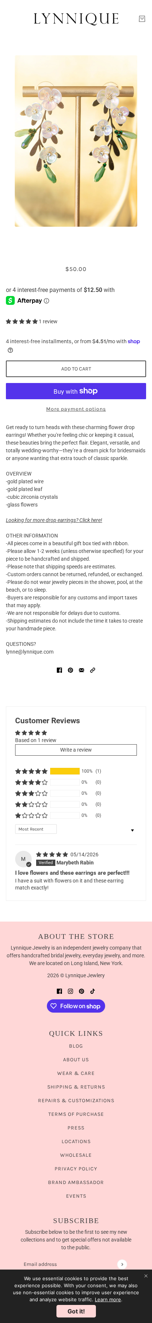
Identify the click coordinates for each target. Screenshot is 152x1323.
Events (76, 1196)
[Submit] (122, 1264)
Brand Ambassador (76, 1182)
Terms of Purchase (76, 1114)
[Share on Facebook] (59, 670)
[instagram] (70, 991)
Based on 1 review (35, 740)
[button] (22, 321)
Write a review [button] (76, 750)
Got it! (76, 1311)
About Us (76, 1059)
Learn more (108, 1299)
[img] (52, 854)
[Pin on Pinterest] (70, 670)
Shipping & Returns (76, 1087)
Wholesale (76, 1155)
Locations (76, 1141)
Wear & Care (76, 1073)
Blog (76, 1046)
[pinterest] (81, 991)
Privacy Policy (76, 1169)
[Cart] (142, 19)
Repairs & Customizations (76, 1100)
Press (76, 1128)
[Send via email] (81, 670)
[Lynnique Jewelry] (76, 19)
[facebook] (59, 991)
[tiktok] (92, 991)
